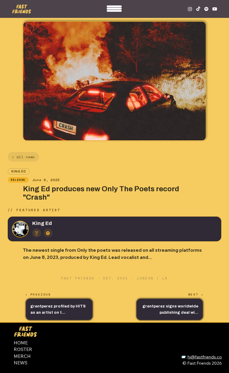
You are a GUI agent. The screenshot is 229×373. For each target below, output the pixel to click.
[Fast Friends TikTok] (198, 9)
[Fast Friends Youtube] (214, 9)
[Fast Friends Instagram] (190, 9)
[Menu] (114, 10)
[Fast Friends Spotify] (206, 9)
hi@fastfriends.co (205, 357)
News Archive (202, 337)
